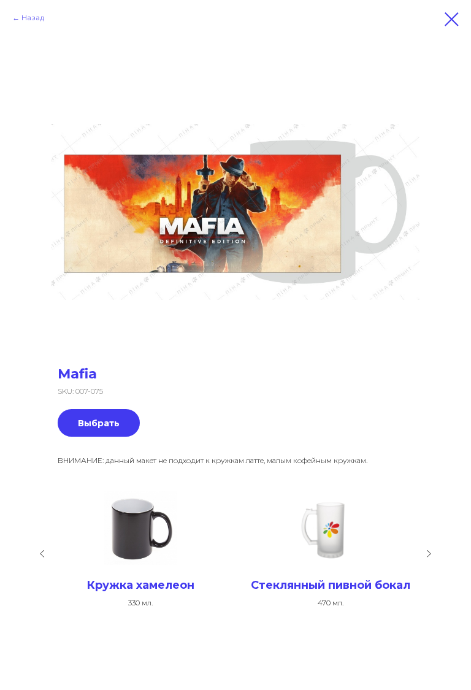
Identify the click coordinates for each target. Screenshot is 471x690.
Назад (32, 17)
